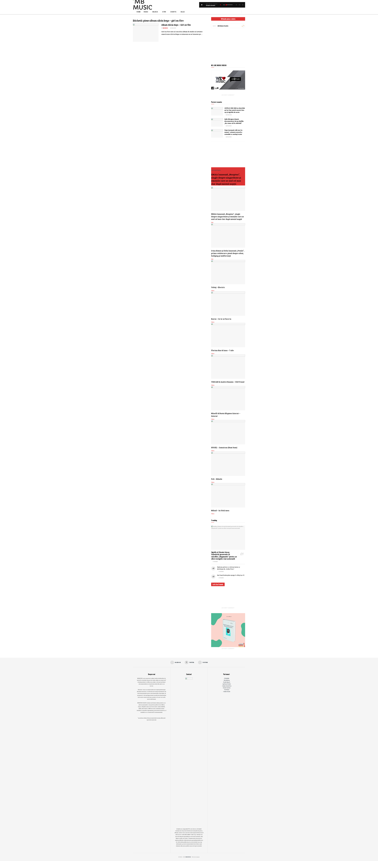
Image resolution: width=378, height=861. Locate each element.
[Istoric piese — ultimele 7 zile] (242, 4)
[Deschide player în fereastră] (239, 4)
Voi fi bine (226, 689)
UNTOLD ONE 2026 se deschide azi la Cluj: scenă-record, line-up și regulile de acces (234, 110)
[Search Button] (244, 12)
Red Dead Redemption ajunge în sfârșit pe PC (231, 575)
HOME (139, 12)
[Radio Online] (243, 26)
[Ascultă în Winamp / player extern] (236, 4)
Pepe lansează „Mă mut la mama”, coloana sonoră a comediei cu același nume (233, 132)
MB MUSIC (165, 28)
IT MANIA (226, 678)
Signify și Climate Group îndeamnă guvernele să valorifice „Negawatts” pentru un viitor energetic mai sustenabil (224, 555)
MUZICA (155, 12)
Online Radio (226, 691)
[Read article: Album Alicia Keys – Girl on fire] (145, 33)
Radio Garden (226, 688)
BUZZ (183, 12)
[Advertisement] (228, 46)
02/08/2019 (173, 28)
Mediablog (227, 680)
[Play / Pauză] (202, 5)
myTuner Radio (227, 684)
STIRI (164, 12)
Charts (173, 12)
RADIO (146, 12)
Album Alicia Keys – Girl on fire (176, 25)
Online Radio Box (226, 686)
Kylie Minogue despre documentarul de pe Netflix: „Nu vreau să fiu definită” (234, 121)
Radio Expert (226, 682)
